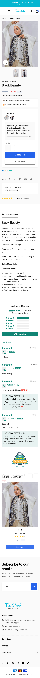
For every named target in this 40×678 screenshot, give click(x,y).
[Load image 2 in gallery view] (24, 73)
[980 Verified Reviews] (20, 469)
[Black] (12, 118)
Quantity (7, 143)
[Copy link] (31, 179)
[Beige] (7, 118)
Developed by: (23, 674)
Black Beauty (20, 533)
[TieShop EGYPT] (13, 610)
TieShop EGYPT (10, 81)
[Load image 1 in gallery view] (16, 73)
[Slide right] (36, 43)
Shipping (4, 95)
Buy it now (20, 162)
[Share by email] (25, 179)
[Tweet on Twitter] (14, 179)
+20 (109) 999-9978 (12, 626)
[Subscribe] (34, 586)
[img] (7, 348)
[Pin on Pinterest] (20, 179)
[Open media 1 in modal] (20, 44)
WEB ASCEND (30, 674)
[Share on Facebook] (9, 179)
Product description (10, 214)
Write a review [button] (20, 334)
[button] (3, 11)
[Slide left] (4, 43)
